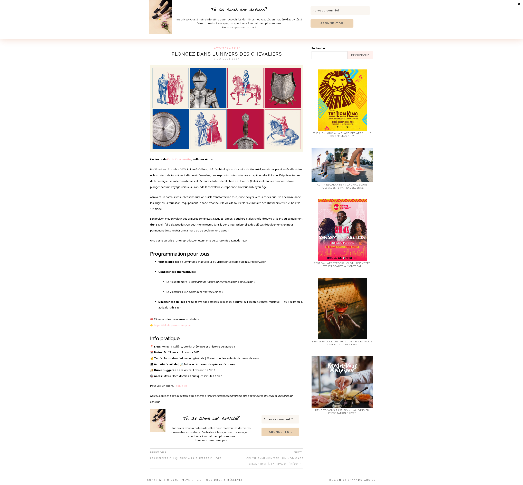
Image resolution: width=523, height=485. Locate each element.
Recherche (318, 48)
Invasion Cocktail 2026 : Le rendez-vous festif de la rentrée (342, 343)
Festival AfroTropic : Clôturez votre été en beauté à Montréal (342, 264)
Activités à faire (226, 48)
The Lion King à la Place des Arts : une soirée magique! (342, 134)
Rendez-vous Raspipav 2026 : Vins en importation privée (342, 412)
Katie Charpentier (179, 159)
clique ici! (181, 386)
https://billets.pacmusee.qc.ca (172, 325)
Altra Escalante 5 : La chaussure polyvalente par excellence (342, 186)
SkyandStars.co (362, 479)
